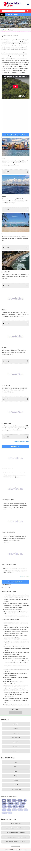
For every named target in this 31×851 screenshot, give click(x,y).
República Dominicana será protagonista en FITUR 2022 (15, 841)
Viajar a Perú (16, 742)
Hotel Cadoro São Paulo (9, 564)
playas (4, 800)
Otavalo (15, 771)
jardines (14, 809)
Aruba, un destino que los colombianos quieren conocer (15, 828)
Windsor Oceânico (7, 469)
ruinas (9, 806)
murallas (20, 809)
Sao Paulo (4, 347)
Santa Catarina (6, 271)
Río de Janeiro (6, 385)
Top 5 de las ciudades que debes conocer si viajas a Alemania (15, 837)
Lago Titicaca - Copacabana (16, 789)
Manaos (4, 196)
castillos (20, 800)
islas (25, 800)
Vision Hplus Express (8, 499)
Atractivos (9, 14)
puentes (4, 803)
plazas (9, 812)
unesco (9, 800)
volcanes (15, 806)
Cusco (16, 762)
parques (4, 806)
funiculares (10, 803)
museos (14, 800)
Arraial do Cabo (6, 423)
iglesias (16, 803)
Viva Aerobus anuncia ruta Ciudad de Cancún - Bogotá (15, 832)
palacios (4, 812)
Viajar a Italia (16, 728)
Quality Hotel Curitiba (8, 532)
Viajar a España (15, 723)
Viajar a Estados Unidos (16, 737)
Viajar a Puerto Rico (15, 746)
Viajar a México (16, 751)
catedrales (21, 806)
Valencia (15, 766)
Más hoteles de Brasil (24, 576)
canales (4, 809)
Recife (3, 158)
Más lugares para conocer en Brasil (21, 441)
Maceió (4, 234)
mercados (23, 803)
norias (25, 809)
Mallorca (15, 775)
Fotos (21, 14)
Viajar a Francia (16, 733)
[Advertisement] (15, 115)
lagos (9, 809)
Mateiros (4, 309)
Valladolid (16, 784)
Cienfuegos (16, 780)
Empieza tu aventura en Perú (15, 823)
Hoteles (16, 14)
